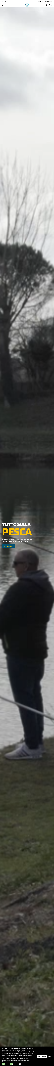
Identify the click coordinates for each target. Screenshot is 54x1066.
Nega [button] (38, 1056)
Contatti (49, 1)
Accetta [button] (44, 1056)
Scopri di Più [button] (5, 1061)
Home (40, 1)
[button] (3, 1064)
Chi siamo (44, 1)
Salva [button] (49, 1056)
